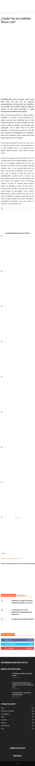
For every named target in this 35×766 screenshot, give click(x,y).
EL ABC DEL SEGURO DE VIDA (23, 619)
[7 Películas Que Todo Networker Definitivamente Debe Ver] (6, 612)
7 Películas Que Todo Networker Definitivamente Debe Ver (22, 612)
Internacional (5, 726)
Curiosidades (9, 14)
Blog (2, 708)
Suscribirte (29, 648)
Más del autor (21, 595)
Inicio (2, 14)
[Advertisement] (17, 3)
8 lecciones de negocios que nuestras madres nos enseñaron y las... (22, 685)
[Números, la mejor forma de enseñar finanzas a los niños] (6, 602)
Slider (2, 717)
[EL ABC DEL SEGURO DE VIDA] (6, 621)
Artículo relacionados (8, 595)
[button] (32, 9)
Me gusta (30, 640)
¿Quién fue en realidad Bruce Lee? (12, 558)
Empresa (4, 723)
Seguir (30, 644)
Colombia (4, 720)
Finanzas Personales (7, 711)
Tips (2, 728)
